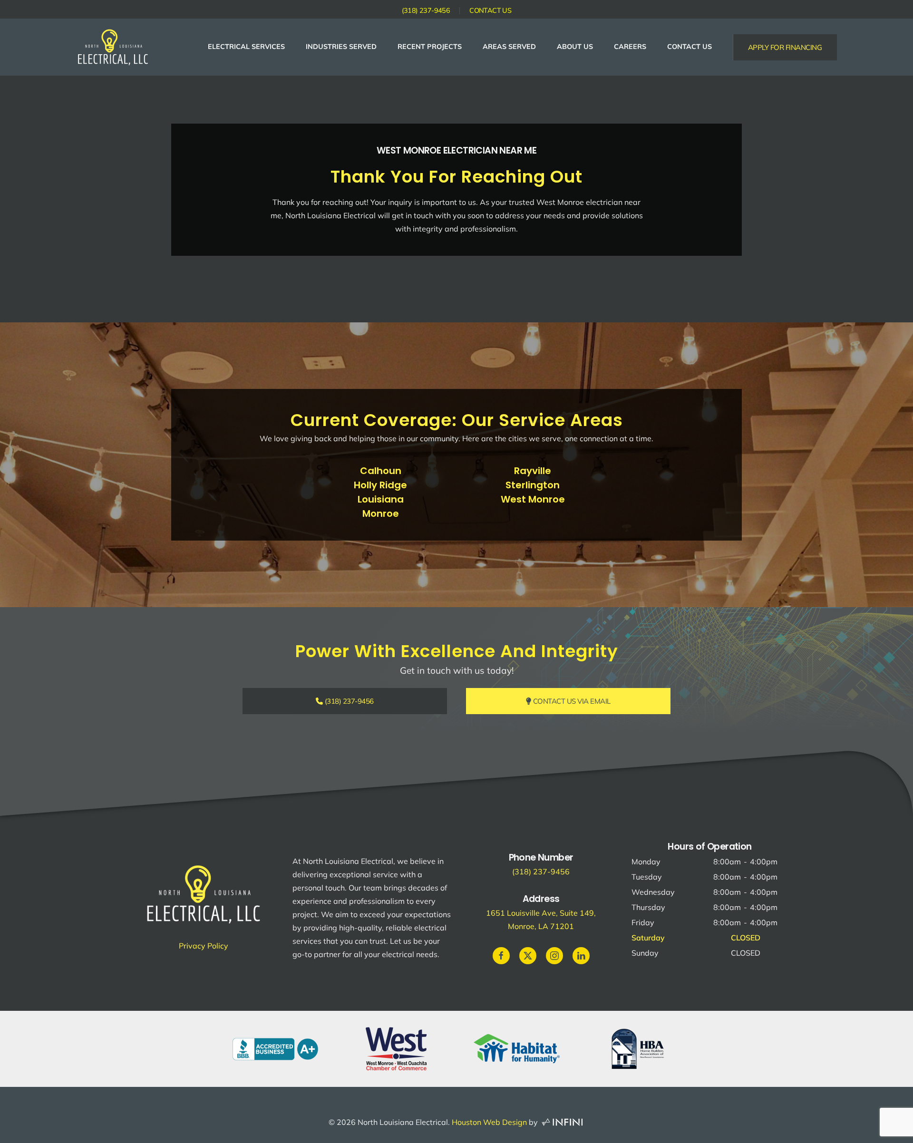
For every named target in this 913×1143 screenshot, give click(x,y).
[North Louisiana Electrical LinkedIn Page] (581, 955)
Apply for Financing (785, 47)
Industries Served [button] (341, 46)
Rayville (532, 470)
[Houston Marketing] (562, 1122)
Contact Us (490, 10)
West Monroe (533, 499)
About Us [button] (575, 46)
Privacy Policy (203, 945)
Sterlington (532, 485)
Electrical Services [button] (246, 46)
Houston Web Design (489, 1122)
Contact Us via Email (571, 701)
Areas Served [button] (509, 46)
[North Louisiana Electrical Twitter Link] (527, 955)
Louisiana (381, 499)
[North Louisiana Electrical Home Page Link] (203, 893)
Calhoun (380, 470)
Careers (630, 46)
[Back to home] (113, 47)
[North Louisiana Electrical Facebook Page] (501, 955)
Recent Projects (430, 46)
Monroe (380, 513)
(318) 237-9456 (426, 10)
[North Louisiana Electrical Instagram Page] (554, 955)
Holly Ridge (380, 485)
